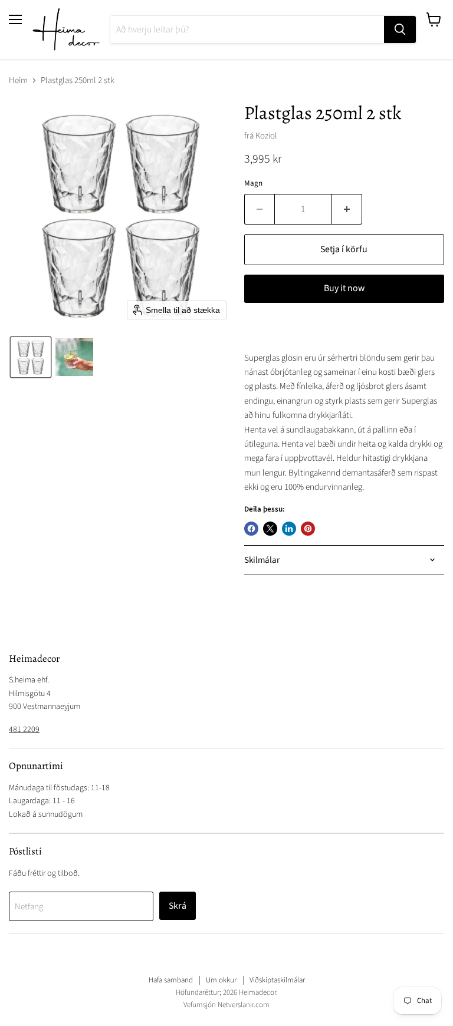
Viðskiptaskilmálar (277, 980)
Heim (18, 80)
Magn (253, 183)
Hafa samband (171, 980)
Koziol (266, 136)
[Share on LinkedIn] (289, 529)
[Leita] (400, 29)
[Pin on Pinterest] (308, 529)
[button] (31, 357)
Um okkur (221, 980)
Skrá (177, 905)
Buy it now (344, 288)
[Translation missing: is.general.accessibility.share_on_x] (270, 529)
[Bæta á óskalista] (256, 330)
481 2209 (24, 729)
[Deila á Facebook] (251, 529)
